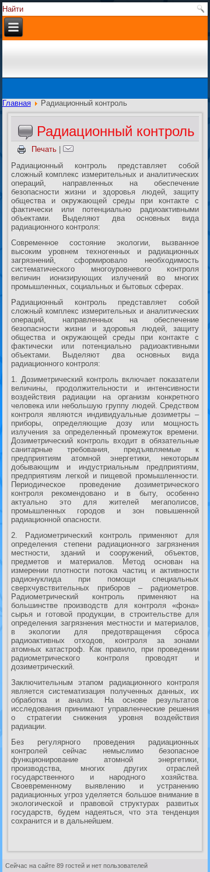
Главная (16, 103)
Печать (44, 149)
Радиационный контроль (116, 131)
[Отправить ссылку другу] (70, 149)
